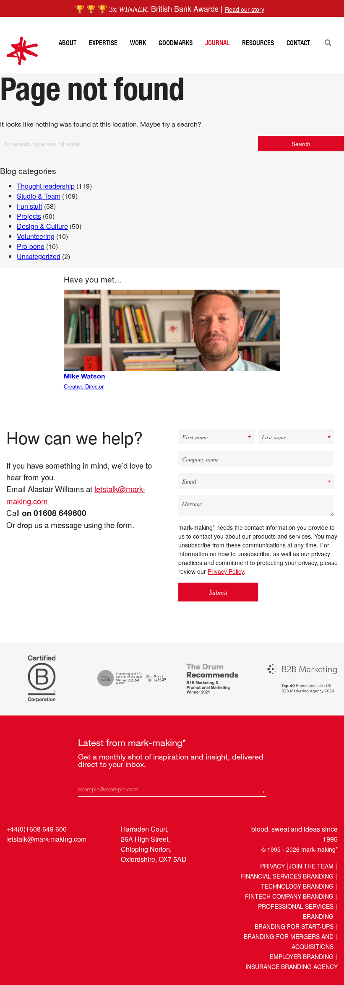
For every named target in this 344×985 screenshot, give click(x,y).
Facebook (45, 858)
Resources (258, 42)
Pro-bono (30, 246)
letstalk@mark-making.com (46, 839)
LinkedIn (13, 858)
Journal (217, 42)
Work (138, 42)
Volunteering (36, 236)
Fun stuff (29, 206)
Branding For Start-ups (294, 926)
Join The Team (311, 866)
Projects (29, 216)
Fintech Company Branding (289, 896)
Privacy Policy (226, 571)
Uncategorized (38, 256)
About (67, 42)
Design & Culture (42, 226)
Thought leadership (46, 186)
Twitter (29, 858)
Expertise (103, 42)
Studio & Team (38, 196)
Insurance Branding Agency (291, 966)
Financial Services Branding (287, 876)
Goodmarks (176, 42)
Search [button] (301, 144)
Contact (298, 42)
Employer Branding (302, 956)
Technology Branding (297, 886)
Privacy (272, 866)
